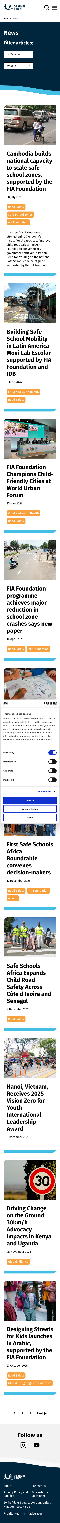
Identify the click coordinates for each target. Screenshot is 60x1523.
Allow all (30, 800)
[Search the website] (46, 7)
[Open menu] (54, 7)
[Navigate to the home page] (14, 8)
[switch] (52, 762)
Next (40, 1413)
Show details (44, 791)
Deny (30, 817)
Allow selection (30, 809)
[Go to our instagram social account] (23, 1445)
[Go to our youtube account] (36, 1445)
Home (5, 18)
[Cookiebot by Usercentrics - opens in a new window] (44, 703)
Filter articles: (18, 43)
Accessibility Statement (39, 1494)
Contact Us (38, 1486)
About (8, 1486)
